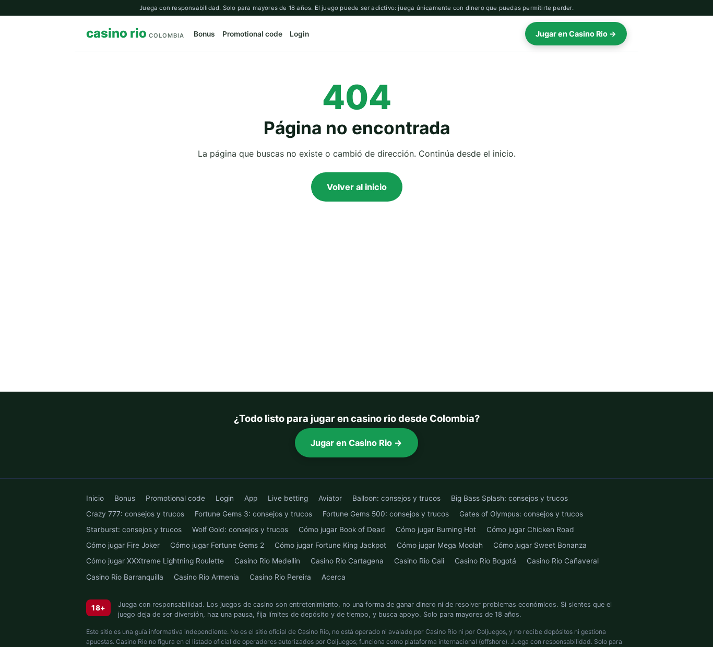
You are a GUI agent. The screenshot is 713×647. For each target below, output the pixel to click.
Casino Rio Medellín (267, 561)
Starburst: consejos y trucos (134, 529)
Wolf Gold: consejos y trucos (240, 529)
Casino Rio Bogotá (485, 561)
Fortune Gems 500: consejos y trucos (386, 514)
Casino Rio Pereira (280, 577)
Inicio (95, 498)
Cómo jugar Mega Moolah (440, 545)
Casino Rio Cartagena (347, 561)
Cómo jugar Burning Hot (436, 529)
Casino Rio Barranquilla (124, 577)
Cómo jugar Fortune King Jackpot (330, 545)
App (250, 498)
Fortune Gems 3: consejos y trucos (253, 514)
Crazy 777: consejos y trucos (135, 514)
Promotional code (252, 34)
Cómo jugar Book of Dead (342, 529)
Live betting (288, 498)
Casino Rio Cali (419, 561)
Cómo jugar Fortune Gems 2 (217, 545)
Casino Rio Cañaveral (563, 561)
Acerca (334, 577)
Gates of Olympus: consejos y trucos (521, 514)
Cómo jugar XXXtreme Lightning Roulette (155, 561)
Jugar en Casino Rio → (576, 33)
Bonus (204, 34)
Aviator (330, 498)
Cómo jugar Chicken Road (530, 529)
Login (299, 34)
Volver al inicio (357, 187)
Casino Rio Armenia (206, 577)
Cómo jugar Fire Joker (123, 545)
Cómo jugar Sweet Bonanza (540, 545)
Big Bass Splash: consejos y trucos (509, 498)
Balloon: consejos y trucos (396, 498)
